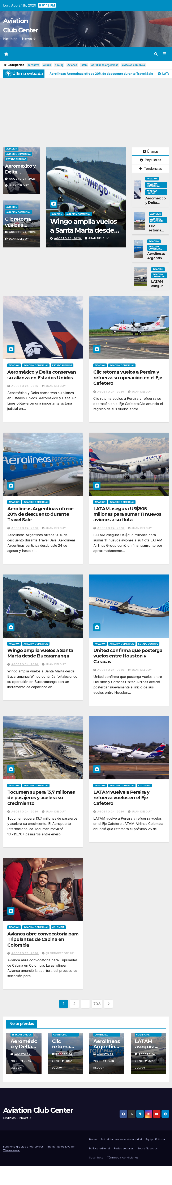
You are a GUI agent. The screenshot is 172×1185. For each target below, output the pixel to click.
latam (84, 65)
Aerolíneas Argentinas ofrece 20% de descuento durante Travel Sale (40, 514)
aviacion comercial (133, 65)
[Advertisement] (86, 109)
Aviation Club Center (38, 1110)
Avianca (72, 65)
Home (93, 1139)
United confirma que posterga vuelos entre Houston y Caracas (127, 656)
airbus (47, 65)
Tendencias (152, 168)
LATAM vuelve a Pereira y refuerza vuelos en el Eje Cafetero (121, 797)
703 (97, 1004)
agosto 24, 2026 (22, 178)
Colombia (144, 785)
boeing (59, 65)
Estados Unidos (16, 159)
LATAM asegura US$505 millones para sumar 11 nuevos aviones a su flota (127, 514)
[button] (156, 54)
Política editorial (99, 1148)
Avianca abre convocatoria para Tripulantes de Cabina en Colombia (42, 939)
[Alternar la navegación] (164, 53)
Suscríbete (96, 1157)
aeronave (33, 65)
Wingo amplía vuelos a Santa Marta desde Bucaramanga (40, 653)
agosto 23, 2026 (25, 953)
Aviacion (11, 148)
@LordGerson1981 (60, 953)
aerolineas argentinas (104, 65)
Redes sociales (124, 1148)
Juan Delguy (19, 185)
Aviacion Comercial (18, 154)
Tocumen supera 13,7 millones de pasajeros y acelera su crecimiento (41, 797)
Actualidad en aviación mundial (121, 1139)
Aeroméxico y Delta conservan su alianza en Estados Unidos (41, 374)
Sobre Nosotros (147, 1148)
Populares (152, 160)
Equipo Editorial (155, 1139)
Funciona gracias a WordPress (23, 1146)
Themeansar (11, 1150)
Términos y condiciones (122, 1157)
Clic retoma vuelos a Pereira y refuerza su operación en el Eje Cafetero (127, 377)
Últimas (153, 151)
